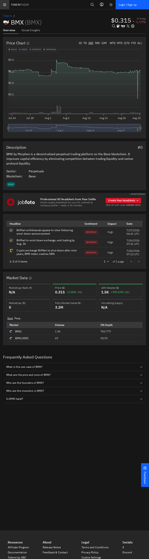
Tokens (7, 16)
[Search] (92, 4)
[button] (145, 475)
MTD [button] (119, 43)
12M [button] (104, 43)
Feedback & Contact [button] (55, 552)
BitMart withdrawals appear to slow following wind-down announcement (44, 231)
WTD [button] (112, 43)
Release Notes (52, 547)
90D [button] (97, 43)
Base (32, 176)
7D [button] (85, 43)
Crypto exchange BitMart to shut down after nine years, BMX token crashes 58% (46, 252)
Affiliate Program (18, 547)
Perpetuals (37, 171)
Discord (127, 552)
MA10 (14, 49)
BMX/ (18, 331)
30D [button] (90, 43)
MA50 (24, 49)
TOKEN (20, 4)
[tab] (10, 30)
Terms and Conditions (95, 547)
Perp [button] (17, 318)
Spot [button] (10, 318)
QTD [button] (126, 43)
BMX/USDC (22, 338)
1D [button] (80, 43)
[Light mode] (111, 4)
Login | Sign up (128, 4)
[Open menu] (4, 4)
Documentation (18, 552)
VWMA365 (51, 49)
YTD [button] (133, 43)
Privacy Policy (90, 552)
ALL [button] (139, 43)
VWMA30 (36, 49)
